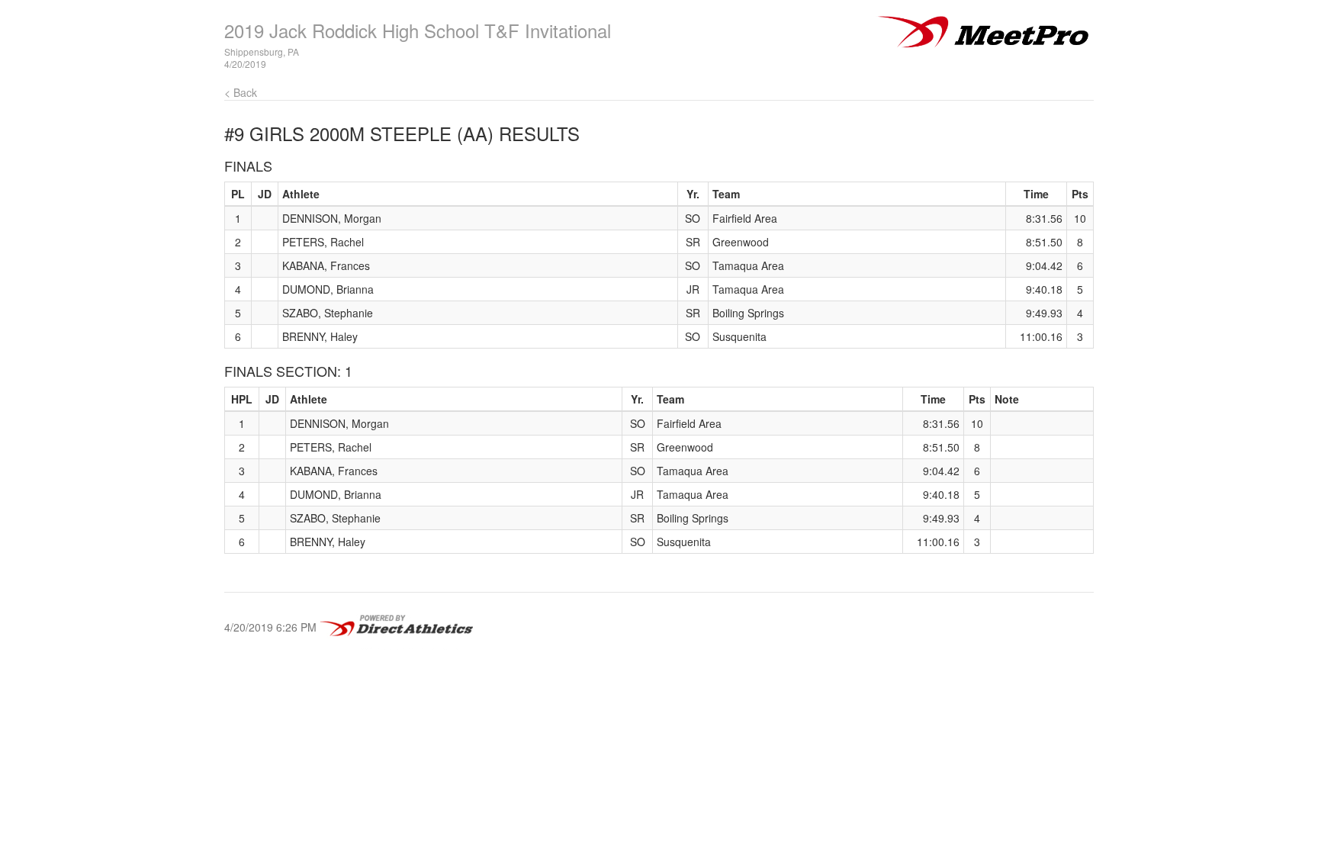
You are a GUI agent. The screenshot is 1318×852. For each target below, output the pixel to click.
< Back (240, 92)
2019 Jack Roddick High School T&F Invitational (417, 30)
